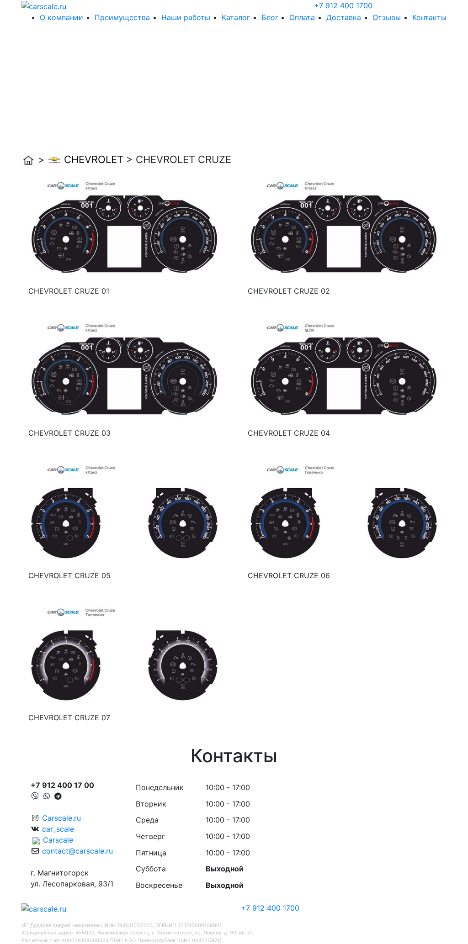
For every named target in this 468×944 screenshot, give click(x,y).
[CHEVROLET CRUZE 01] (124, 228)
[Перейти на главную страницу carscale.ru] (43, 5)
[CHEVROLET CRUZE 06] (344, 512)
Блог (269, 17)
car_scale (58, 828)
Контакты (429, 17)
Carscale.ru (61, 818)
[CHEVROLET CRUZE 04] (344, 370)
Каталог (236, 17)
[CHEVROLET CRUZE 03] (124, 370)
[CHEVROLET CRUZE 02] (344, 228)
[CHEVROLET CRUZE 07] (124, 654)
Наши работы (185, 17)
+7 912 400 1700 (343, 5)
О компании (61, 17)
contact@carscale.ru (77, 850)
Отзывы (386, 17)
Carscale (58, 839)
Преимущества (122, 17)
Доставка (343, 17)
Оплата (302, 17)
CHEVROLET (93, 159)
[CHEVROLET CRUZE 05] (124, 512)
